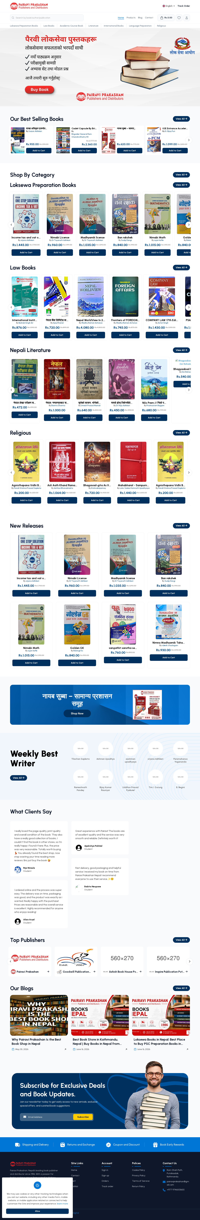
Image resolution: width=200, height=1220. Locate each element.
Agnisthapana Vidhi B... (26, 485)
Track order (107, 1186)
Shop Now (77, 713)
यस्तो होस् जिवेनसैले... (121, 403)
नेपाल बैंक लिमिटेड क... (57, 320)
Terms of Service (141, 1181)
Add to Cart (39, 150)
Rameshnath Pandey (80, 788)
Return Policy (138, 1186)
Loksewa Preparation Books (24, 25)
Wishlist (74, 1186)
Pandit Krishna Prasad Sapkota (27, 488)
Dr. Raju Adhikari (123, 405)
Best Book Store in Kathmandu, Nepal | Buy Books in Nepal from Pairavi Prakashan (96, 1041)
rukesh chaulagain (170, 645)
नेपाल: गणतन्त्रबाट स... (57, 403)
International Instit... (24, 320)
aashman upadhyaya (130, 760)
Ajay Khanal (58, 323)
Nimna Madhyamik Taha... (169, 642)
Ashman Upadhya (105, 759)
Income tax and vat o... (26, 237)
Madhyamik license (92, 237)
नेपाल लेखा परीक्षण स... (24, 403)
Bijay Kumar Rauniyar (106, 788)
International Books (114, 25)
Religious (161, 25)
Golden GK (77, 648)
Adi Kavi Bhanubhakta (63, 488)
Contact (149, 17)
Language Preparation (140, 25)
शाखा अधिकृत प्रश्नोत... (36, 128)
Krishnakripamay (98, 488)
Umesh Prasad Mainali (90, 405)
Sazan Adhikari (35, 131)
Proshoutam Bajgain (155, 405)
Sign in (105, 1170)
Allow (37, 1211)
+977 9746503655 (175, 1189)
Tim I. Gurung (155, 787)
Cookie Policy (138, 1170)
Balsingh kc (78, 651)
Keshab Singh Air (26, 323)
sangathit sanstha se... (123, 648)
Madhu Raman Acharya (91, 323)
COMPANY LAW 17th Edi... (162, 320)
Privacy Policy (138, 1175)
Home (121, 17)
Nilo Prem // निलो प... (154, 403)
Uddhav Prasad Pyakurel (130, 788)
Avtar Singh (163, 323)
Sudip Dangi (126, 240)
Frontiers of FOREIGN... (125, 320)
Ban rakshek (125, 237)
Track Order (184, 6)
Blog (140, 17)
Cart (73, 1181)
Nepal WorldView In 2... (90, 320)
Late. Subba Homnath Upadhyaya (135, 488)
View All (180, 118)
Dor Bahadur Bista (190, 372)
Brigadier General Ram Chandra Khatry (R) (82, 135)
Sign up (105, 1175)
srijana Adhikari (27, 240)
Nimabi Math (158, 237)
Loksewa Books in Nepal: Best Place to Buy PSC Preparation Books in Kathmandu (159, 1041)
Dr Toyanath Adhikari (61, 240)
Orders (105, 1181)
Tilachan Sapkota (80, 759)
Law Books (49, 25)
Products (131, 17)
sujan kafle (159, 240)
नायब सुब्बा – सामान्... (126, 128)
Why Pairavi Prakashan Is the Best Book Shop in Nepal (36, 1041)
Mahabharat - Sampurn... (133, 485)
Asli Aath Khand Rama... (62, 485)
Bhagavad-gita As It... (97, 485)
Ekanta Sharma (58, 405)
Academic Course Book (71, 25)
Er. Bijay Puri (170, 131)
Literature (93, 25)
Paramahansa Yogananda (180, 760)
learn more (62, 1203)
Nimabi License (59, 237)
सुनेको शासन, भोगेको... (89, 403)
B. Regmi (180, 787)
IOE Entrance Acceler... (175, 128)
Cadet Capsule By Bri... (84, 128)
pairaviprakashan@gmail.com (178, 1183)
